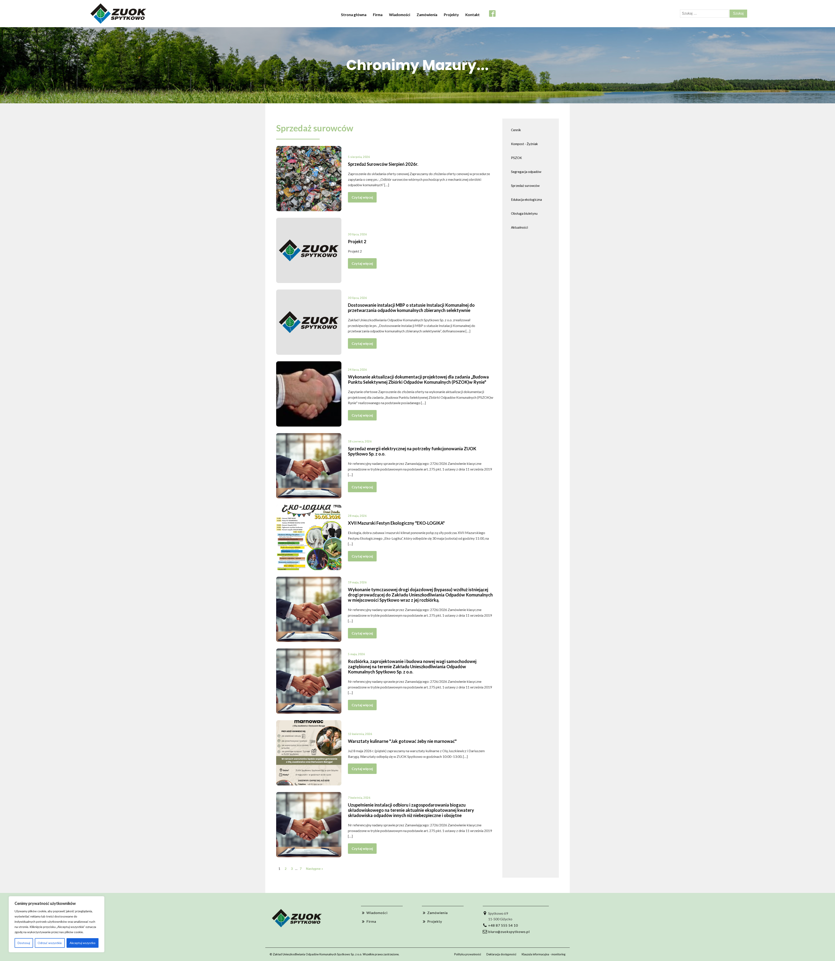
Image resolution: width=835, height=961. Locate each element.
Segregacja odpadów (526, 172)
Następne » (314, 869)
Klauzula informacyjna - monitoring (543, 954)
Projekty (451, 14)
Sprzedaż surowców (314, 128)
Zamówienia (427, 14)
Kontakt (472, 14)
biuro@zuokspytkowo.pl (509, 931)
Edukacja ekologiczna (526, 199)
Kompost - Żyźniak (524, 144)
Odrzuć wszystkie (50, 943)
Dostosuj (24, 943)
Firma (377, 14)
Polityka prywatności (467, 954)
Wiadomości (399, 14)
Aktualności (519, 227)
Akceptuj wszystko (82, 943)
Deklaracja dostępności (501, 954)
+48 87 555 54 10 (503, 925)
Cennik (516, 130)
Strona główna (353, 14)
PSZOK (516, 158)
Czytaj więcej (362, 197)
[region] (56, 924)
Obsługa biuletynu (524, 213)
